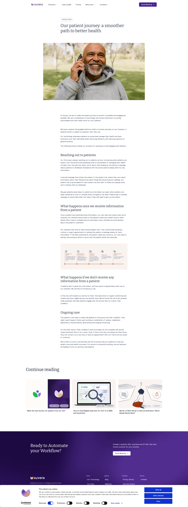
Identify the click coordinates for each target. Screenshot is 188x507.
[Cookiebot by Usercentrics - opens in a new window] (26, 503)
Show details (115, 503)
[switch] (69, 503)
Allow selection (158, 495)
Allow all (158, 490)
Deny (158, 501)
